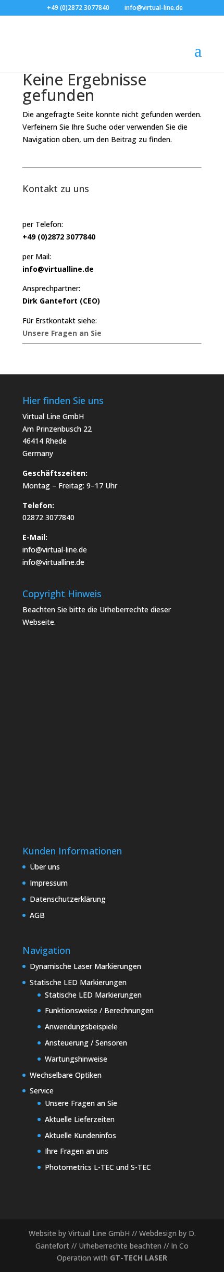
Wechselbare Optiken (66, 1075)
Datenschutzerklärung (68, 899)
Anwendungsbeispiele (81, 1026)
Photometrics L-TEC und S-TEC (98, 1167)
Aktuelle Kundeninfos (80, 1135)
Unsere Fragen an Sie (81, 1103)
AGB (37, 915)
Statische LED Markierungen (78, 982)
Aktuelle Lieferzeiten (80, 1119)
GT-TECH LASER (138, 1258)
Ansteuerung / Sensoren (86, 1043)
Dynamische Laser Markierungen (85, 966)
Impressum (49, 883)
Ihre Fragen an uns (76, 1151)
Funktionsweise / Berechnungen (99, 1010)
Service (42, 1090)
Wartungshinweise (76, 1059)
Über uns (45, 867)
